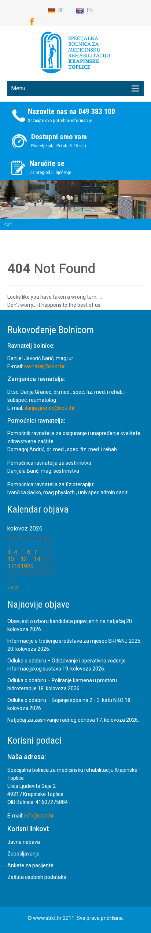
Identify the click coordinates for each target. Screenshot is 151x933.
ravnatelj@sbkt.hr (44, 366)
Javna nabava (23, 842)
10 (10, 559)
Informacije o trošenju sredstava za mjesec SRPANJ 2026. (74, 641)
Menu (18, 88)
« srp (12, 587)
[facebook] (32, 22)
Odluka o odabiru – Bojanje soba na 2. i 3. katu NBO (65, 700)
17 (10, 566)
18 (17, 566)
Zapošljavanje (23, 854)
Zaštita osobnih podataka (36, 877)
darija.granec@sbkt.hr (49, 408)
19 (24, 566)
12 (24, 559)
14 (37, 559)
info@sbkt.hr (39, 816)
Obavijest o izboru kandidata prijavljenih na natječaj (66, 621)
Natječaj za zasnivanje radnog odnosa (51, 720)
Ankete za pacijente (30, 865)
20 (30, 566)
